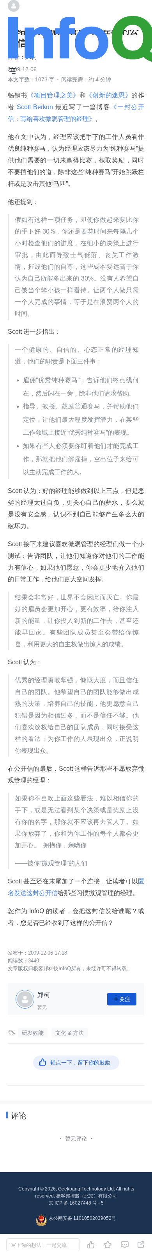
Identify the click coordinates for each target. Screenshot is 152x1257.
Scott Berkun (35, 107)
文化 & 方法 (69, 1033)
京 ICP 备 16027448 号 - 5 (76, 1203)
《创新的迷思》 (108, 95)
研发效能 (33, 1033)
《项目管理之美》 (53, 95)
